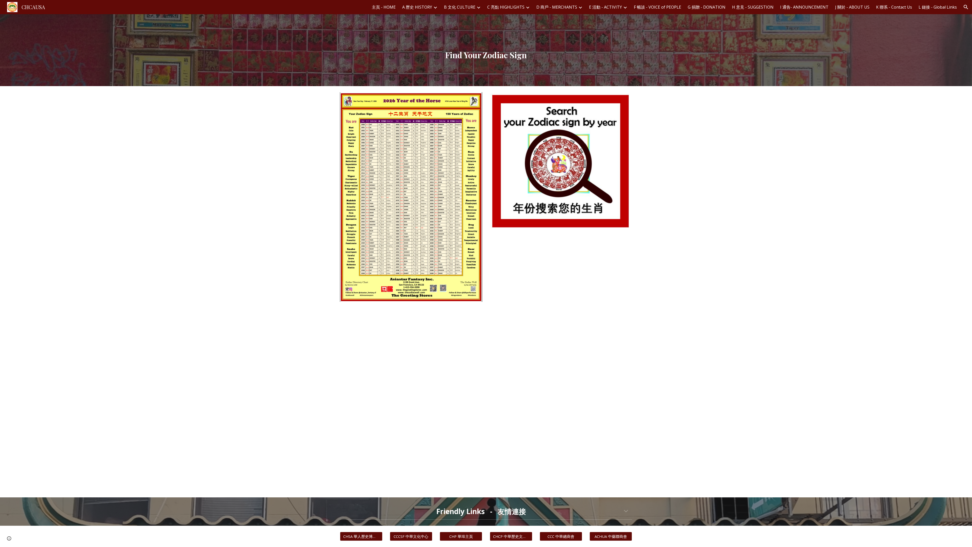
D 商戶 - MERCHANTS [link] (556, 7)
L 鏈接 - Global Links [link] (938, 7)
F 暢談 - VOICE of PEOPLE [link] (657, 7)
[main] (486, 50)
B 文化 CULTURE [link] (459, 7)
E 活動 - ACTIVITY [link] (605, 7)
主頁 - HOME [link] (384, 7)
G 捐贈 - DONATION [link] (706, 7)
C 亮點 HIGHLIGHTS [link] (505, 7)
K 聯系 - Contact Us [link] (894, 7)
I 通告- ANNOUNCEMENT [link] (804, 7)
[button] (966, 7)
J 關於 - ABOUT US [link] (852, 7)
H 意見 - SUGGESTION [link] (753, 7)
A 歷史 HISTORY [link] (417, 7)
